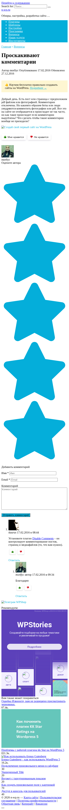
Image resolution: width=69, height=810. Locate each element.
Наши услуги (16, 37)
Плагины (14, 21)
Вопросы (13, 34)
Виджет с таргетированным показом (23, 778)
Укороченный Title (12, 772)
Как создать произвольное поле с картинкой (28, 784)
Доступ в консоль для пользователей (23, 791)
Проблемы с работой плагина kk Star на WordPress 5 (32, 750)
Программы (15, 31)
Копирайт (28, 803)
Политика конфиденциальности (37, 800)
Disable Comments (43, 538)
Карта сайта (31, 797)
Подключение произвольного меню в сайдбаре (29, 765)
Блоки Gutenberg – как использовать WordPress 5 (30, 759)
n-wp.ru (5, 9)
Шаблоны (14, 24)
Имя (5, 473)
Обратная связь (10, 803)
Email (5, 479)
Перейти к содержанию (15, 2)
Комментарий (9, 485)
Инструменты (16, 40)
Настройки (15, 28)
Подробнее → (38, 87)
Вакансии (41, 803)
